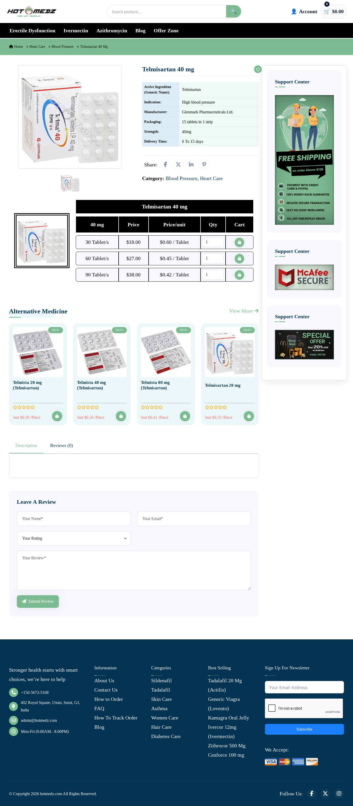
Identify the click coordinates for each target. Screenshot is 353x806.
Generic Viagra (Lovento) (224, 703)
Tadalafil (160, 690)
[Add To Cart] (57, 416)
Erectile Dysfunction (32, 30)
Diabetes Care (166, 736)
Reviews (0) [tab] (61, 445)
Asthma (159, 708)
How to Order (108, 699)
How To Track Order (115, 717)
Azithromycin (111, 30)
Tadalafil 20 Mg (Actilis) (225, 685)
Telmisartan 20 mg (223, 385)
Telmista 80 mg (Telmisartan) (155, 385)
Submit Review (40, 601)
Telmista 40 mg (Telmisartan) (91, 385)
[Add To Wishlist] (258, 69)
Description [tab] (26, 445)
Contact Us (106, 690)
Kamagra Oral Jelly (228, 717)
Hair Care (161, 727)
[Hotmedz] (32, 11)
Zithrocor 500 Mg (226, 745)
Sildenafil (161, 680)
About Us (104, 680)
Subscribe (304, 729)
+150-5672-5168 (35, 692)
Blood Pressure (63, 47)
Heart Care (37, 47)
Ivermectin (76, 30)
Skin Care (161, 699)
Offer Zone (166, 30)
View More (241, 311)
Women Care (164, 717)
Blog (140, 30)
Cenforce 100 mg (226, 755)
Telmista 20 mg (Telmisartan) (27, 385)
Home (18, 47)
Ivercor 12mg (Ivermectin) (222, 731)
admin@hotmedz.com (39, 720)
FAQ (99, 708)
